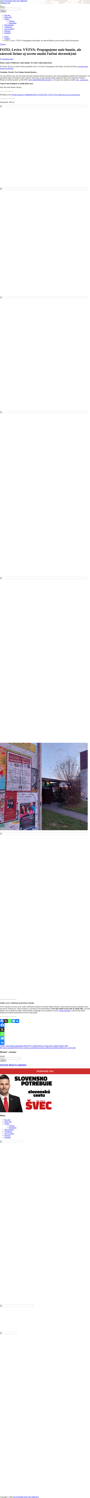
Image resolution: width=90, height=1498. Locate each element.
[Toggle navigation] (1, 5)
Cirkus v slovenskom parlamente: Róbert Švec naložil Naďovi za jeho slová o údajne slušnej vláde (34, 1046)
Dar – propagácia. (82, 80)
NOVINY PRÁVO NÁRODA (13, 1065)
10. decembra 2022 (6, 59)
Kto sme (7, 15)
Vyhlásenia (8, 27)
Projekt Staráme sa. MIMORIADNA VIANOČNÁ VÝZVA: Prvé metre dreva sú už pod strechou (46, 95)
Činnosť (11, 21)
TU (9, 66)
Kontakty (7, 33)
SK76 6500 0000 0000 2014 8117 (40, 80)
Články (6, 19)
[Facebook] (2, 1021)
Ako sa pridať (9, 29)
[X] (6, 1021)
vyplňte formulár (64, 1011)
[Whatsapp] (10, 1021)
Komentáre (12, 23)
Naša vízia (8, 17)
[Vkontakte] (17, 1021)
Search (2, 7)
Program (7, 31)
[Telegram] (13, 1021)
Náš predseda (9, 25)
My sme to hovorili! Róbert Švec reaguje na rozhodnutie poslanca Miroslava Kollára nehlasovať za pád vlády (38, 1048)
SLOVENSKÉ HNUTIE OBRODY (26, 1497)
